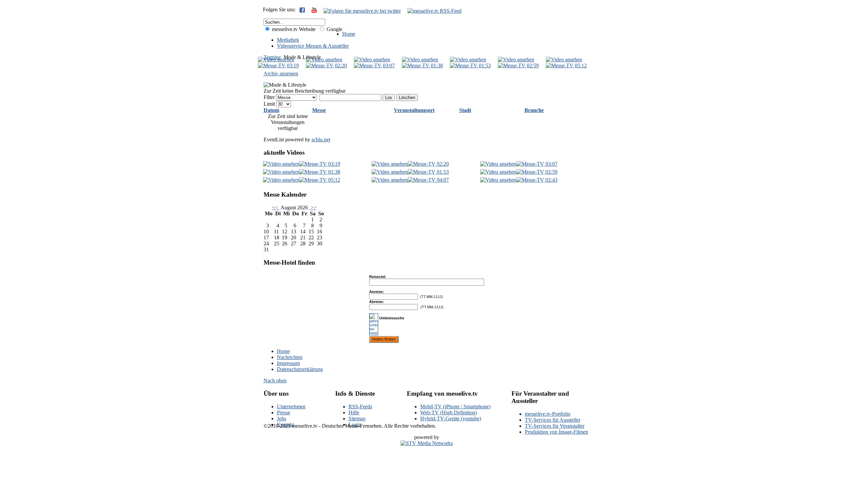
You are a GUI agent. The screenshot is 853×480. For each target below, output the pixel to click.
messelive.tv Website (293, 29)
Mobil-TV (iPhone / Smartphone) (455, 406)
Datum (271, 110)
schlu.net (321, 139)
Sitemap (357, 418)
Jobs (281, 418)
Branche (534, 110)
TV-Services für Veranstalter (554, 426)
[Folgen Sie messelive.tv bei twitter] (362, 11)
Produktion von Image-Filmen (556, 432)
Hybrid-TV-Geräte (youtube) (450, 418)
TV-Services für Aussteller (552, 420)
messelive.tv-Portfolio (547, 414)
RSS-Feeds (360, 406)
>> (313, 207)
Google (333, 29)
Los (388, 97)
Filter (269, 97)
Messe (319, 110)
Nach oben (275, 380)
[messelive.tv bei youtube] (314, 11)
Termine (272, 57)
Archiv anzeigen (281, 73)
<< (275, 207)
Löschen (407, 97)
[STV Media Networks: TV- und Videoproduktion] (427, 443)
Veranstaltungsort (414, 110)
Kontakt (285, 424)
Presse (283, 412)
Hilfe (354, 412)
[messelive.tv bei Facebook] (302, 11)
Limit (269, 104)
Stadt (465, 110)
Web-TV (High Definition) (448, 412)
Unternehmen (291, 406)
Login (355, 424)
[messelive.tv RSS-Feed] (434, 11)
